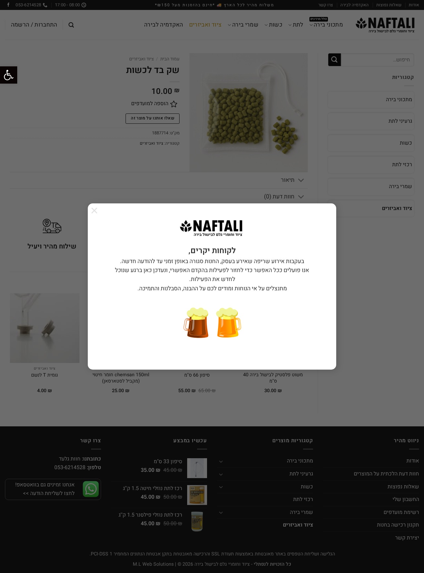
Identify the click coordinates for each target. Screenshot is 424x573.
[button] (8, 75)
